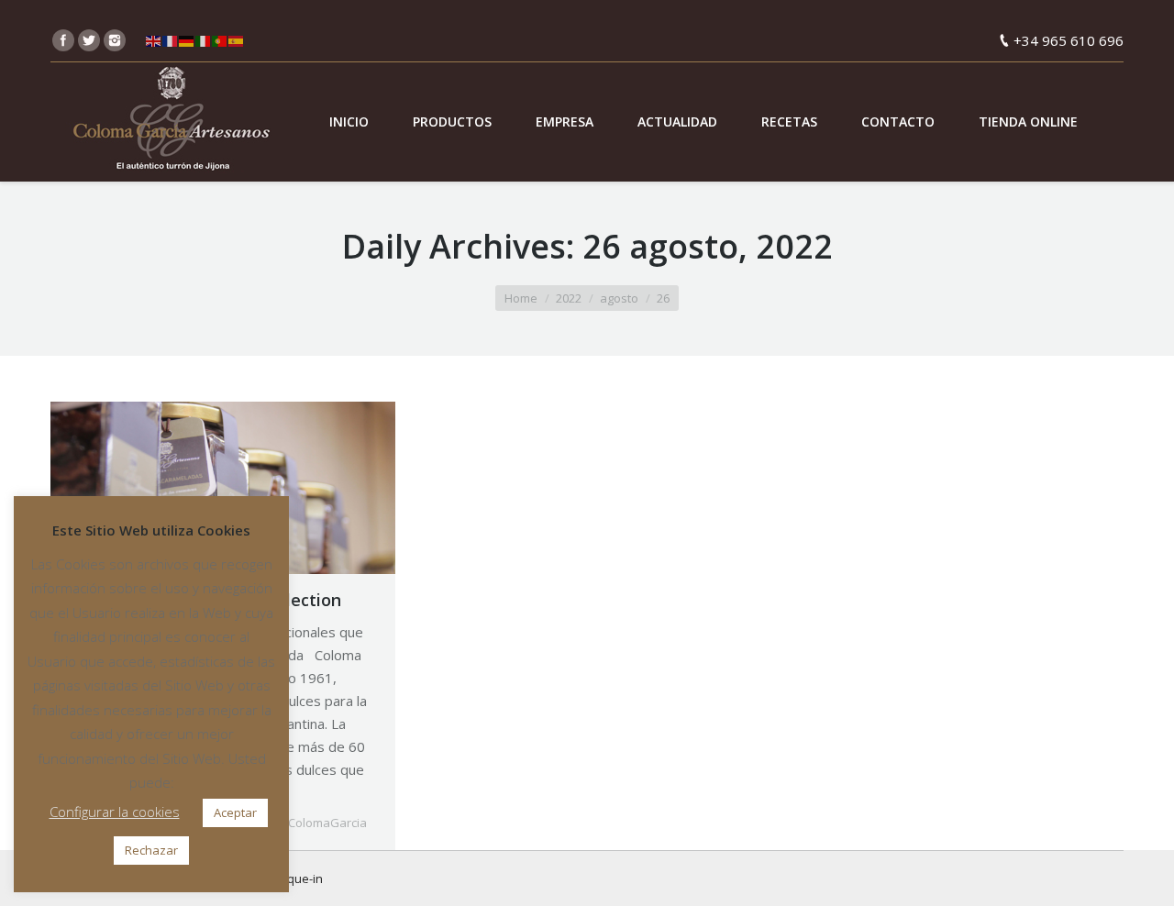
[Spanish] (236, 40)
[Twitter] (89, 40)
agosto (619, 298)
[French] (170, 40)
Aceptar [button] (235, 812)
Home (520, 298)
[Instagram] (115, 40)
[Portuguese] (220, 40)
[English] (154, 40)
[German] (187, 40)
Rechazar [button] (151, 850)
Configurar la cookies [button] (115, 811)
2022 (568, 298)
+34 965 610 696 (1068, 40)
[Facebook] (63, 40)
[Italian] (203, 40)
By (319, 822)
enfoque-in (291, 878)
